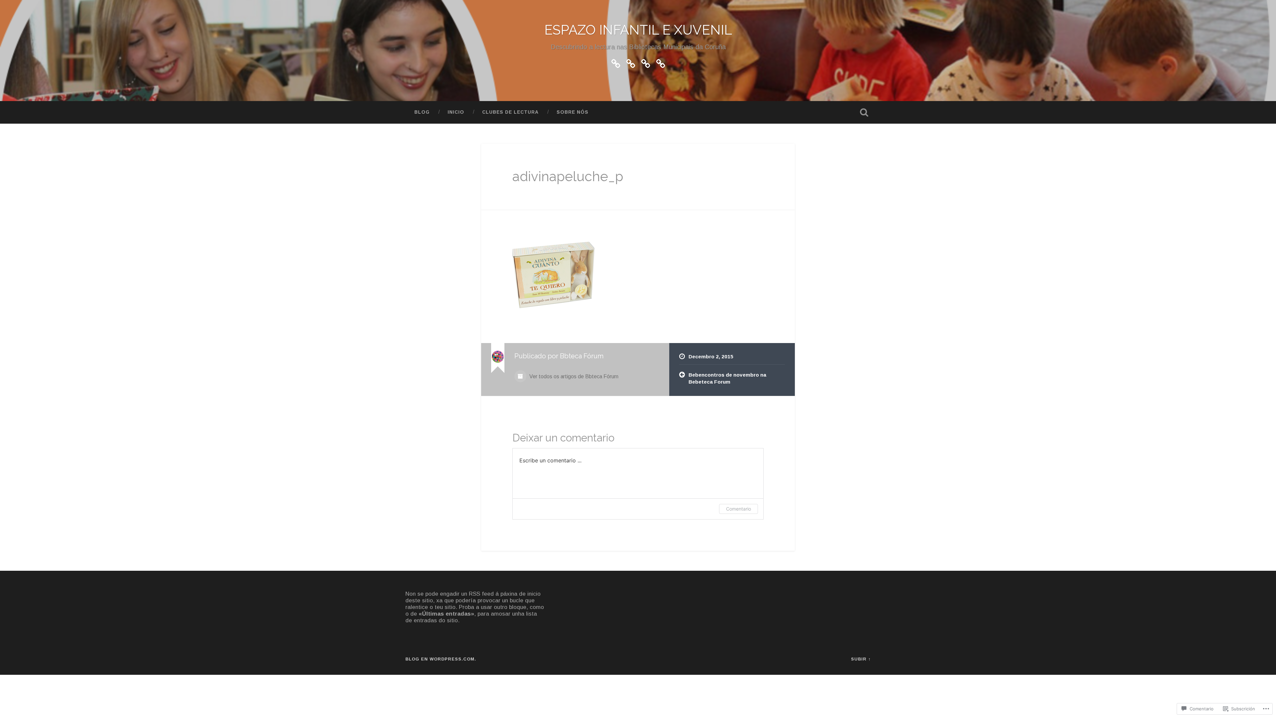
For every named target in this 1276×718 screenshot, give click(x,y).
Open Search (864, 112)
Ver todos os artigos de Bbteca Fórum (573, 376)
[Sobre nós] (660, 62)
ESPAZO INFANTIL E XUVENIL (638, 30)
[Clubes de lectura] (630, 62)
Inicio (456, 112)
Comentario (738, 509)
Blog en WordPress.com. (440, 659)
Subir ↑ (861, 659)
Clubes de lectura (510, 112)
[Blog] (615, 62)
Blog (422, 112)
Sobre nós (572, 112)
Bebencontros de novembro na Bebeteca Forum (727, 378)
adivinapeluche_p (567, 176)
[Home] (645, 62)
